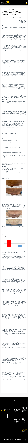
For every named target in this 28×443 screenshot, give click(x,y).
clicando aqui (3, 410)
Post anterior (3, 394)
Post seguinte (24, 394)
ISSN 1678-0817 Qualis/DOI (5, 3)
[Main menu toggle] (26, 3)
